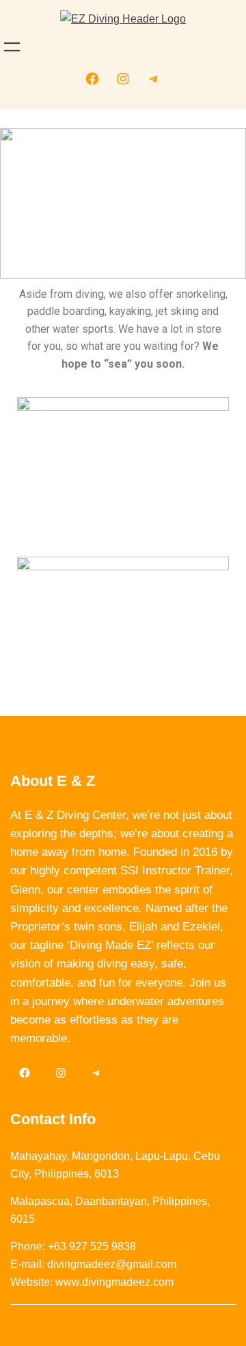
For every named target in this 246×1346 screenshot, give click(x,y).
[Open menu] (12, 47)
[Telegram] (154, 79)
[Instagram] (123, 79)
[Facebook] (92, 79)
